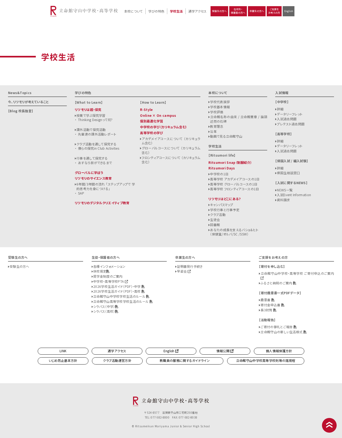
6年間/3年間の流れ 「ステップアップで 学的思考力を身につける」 (105, 186)
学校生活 (176, 11)
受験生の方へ (219, 11)
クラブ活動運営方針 (117, 360)
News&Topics (20, 92)
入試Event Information (294, 194)
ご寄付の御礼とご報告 (277, 326)
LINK (63, 350)
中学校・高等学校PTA (109, 281)
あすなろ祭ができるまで (95, 162)
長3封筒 (267, 310)
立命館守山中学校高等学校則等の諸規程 (265, 360)
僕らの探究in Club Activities (98, 148)
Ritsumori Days (221, 168)
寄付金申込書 (271, 305)
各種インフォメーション (109, 266)
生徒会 (215, 219)
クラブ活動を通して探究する (96, 144)
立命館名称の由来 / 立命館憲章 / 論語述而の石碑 (238, 118)
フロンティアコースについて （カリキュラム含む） (171, 159)
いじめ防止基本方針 (63, 360)
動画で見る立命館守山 (226, 136)
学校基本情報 (220, 106)
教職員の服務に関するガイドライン (185, 360)
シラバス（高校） (104, 311)
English (288, 11)
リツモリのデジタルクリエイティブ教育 (102, 202)
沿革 (213, 131)
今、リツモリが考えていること (28, 101)
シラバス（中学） (104, 306)
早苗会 (182, 271)
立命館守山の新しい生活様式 (282, 332)
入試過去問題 (287, 119)
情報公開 (223, 350)
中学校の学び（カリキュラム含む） (163, 127)
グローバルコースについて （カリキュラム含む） (171, 150)
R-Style (146, 109)
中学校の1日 (219, 174)
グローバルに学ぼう (89, 172)
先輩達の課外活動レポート (97, 134)
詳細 (280, 109)
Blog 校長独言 (21, 110)
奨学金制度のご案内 (108, 276)
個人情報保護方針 (279, 350)
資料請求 (283, 199)
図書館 (215, 224)
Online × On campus (158, 115)
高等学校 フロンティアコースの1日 (234, 189)
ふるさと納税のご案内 (277, 283)
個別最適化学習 (151, 121)
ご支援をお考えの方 (274, 10)
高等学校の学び (151, 132)
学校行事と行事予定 (224, 209)
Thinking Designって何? (95, 119)
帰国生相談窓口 (288, 172)
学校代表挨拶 (220, 101)
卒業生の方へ (257, 11)
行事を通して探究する (92, 158)
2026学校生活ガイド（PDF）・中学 (117, 286)
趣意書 (266, 299)
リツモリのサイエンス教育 (93, 178)
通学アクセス (197, 11)
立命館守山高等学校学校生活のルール (121, 301)
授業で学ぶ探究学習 (91, 115)
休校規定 (99, 271)
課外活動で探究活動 (91, 129)
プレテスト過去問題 (291, 124)
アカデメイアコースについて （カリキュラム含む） (171, 140)
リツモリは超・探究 (88, 109)
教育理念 (216, 126)
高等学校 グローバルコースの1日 (233, 184)
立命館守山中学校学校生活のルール (119, 296)
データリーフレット (289, 114)
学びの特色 (156, 11)
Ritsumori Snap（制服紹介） (230, 162)
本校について (133, 11)
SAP (81, 193)
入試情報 (281, 92)
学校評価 (216, 112)
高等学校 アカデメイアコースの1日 (234, 179)
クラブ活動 (218, 214)
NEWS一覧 (285, 190)
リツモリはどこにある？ (224, 198)
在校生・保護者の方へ (238, 10)
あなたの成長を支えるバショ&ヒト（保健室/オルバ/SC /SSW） (234, 232)
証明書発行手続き (190, 266)
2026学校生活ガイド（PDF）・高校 (117, 291)
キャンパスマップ (221, 204)
